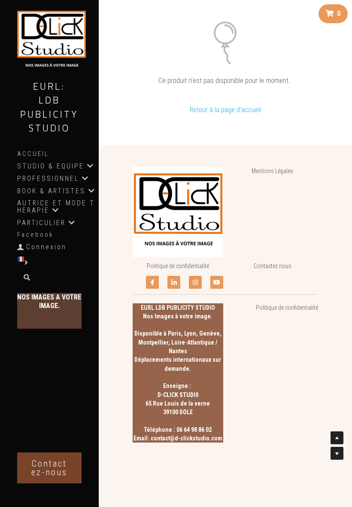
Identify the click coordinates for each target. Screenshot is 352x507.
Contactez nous (272, 266)
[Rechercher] (23, 278)
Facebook (35, 234)
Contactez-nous (49, 467)
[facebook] (152, 282)
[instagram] (195, 282)
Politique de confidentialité (178, 266)
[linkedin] (173, 282)
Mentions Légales (272, 171)
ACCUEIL (33, 154)
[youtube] (216, 282)
